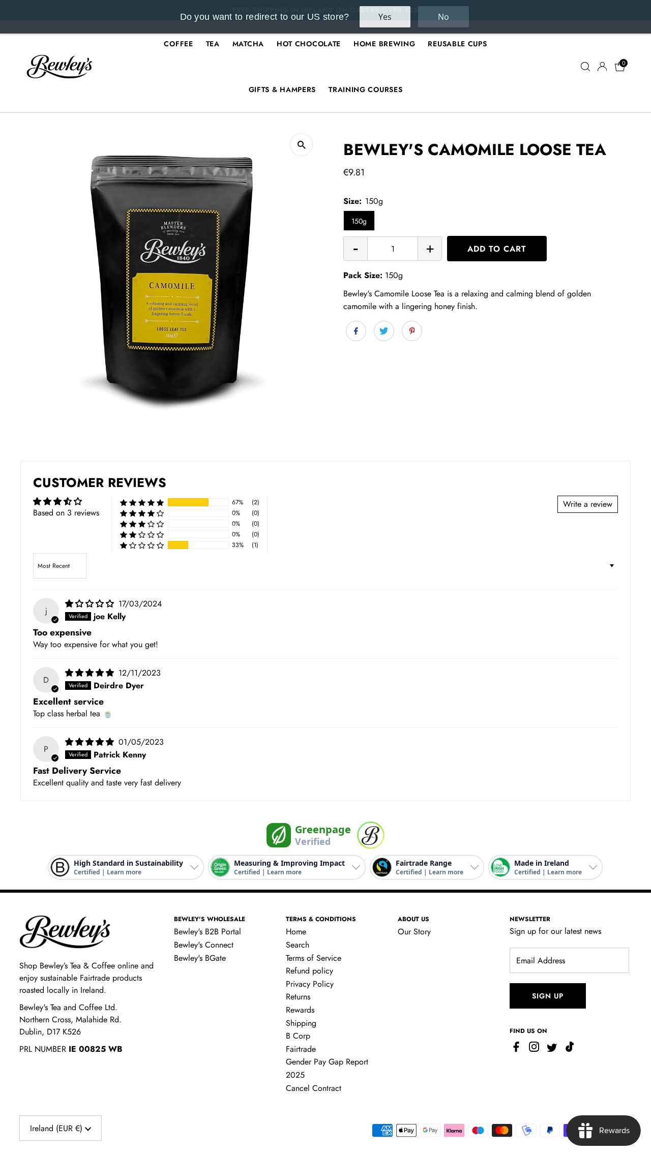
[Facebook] (517, 1049)
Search (297, 945)
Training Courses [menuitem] (365, 89)
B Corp (298, 1036)
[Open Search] (585, 66)
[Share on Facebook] (356, 331)
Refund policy (309, 971)
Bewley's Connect (203, 945)
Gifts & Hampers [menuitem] (282, 89)
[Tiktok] (569, 1049)
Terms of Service (313, 958)
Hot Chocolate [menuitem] (309, 44)
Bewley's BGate (200, 958)
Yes (385, 16)
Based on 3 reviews (66, 513)
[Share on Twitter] (384, 331)
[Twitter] (551, 1049)
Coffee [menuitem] (178, 44)
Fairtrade (301, 1049)
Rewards (300, 1010)
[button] (142, 502)
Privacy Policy (310, 984)
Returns (298, 996)
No (443, 16)
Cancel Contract (313, 1088)
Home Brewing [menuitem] (384, 44)
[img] (90, 604)
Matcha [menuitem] (248, 44)
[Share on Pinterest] (412, 331)
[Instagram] (534, 1049)
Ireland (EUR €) (57, 1128)
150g (359, 221)
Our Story (414, 931)
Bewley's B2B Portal (207, 931)
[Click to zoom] (301, 144)
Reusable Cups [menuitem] (457, 44)
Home (296, 931)
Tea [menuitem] (213, 44)
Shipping (301, 1023)
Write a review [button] (587, 504)
